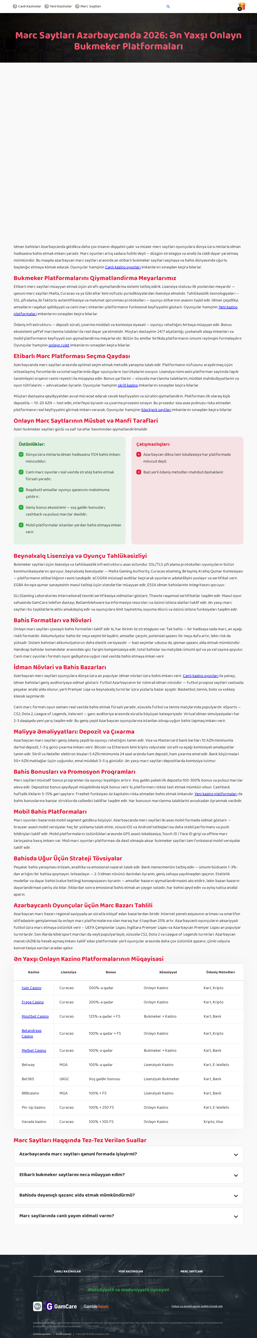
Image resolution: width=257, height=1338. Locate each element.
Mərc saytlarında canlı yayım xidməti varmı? (66, 1216)
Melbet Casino (34, 1050)
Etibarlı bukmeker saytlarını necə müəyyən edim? (72, 1175)
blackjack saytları (156, 410)
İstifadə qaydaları (42, 1334)
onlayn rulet (59, 345)
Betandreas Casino (32, 1033)
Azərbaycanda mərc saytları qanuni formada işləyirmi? (78, 1154)
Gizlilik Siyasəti (63, 1334)
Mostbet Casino (35, 1016)
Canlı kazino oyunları (123, 267)
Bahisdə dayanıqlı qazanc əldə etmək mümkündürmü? (77, 1195)
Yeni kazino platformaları (216, 794)
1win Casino (31, 988)
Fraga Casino (33, 1002)
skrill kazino (128, 385)
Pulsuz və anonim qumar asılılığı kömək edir (197, 1306)
